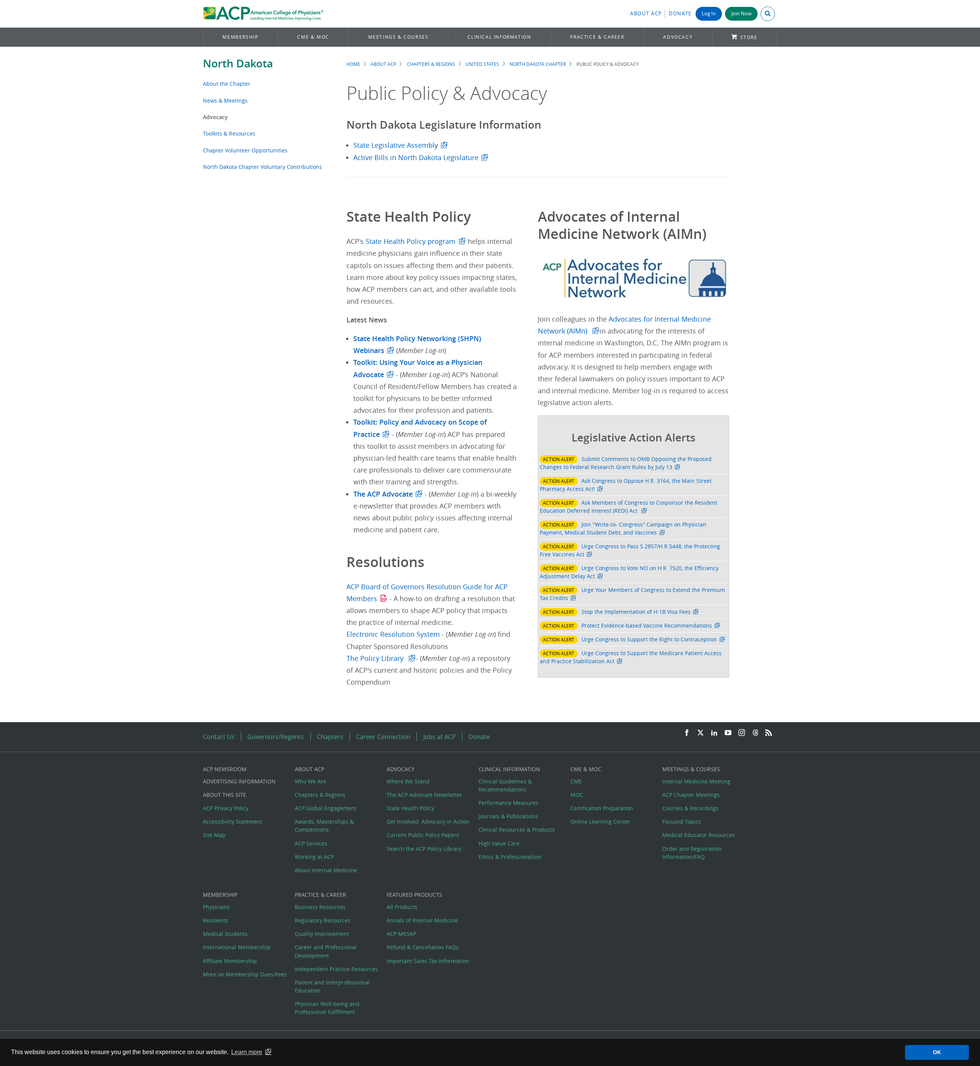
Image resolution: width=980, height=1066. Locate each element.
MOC (576, 794)
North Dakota (238, 63)
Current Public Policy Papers (423, 835)
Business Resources (320, 907)
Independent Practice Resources (336, 969)
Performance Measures (508, 802)
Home (353, 64)
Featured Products (414, 894)
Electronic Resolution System (394, 634)
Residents (215, 920)
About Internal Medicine (326, 870)
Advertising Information (239, 781)
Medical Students (225, 933)
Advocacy (678, 37)
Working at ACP (314, 856)
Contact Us (219, 736)
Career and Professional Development (325, 951)
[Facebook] (686, 733)
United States (482, 64)
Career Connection (383, 736)
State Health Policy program (411, 241)
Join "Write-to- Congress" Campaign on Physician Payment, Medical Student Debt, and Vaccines (623, 528)
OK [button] (937, 1052)
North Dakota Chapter (538, 64)
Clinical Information (499, 37)
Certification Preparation (601, 808)
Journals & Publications (508, 816)
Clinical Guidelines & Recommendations (505, 785)
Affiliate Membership (230, 961)
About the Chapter (226, 83)
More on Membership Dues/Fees (245, 974)
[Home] (263, 14)
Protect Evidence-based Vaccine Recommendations (646, 625)
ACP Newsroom (225, 769)
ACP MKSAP (401, 933)
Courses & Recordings (690, 808)
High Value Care (499, 843)
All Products (402, 907)
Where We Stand (408, 781)
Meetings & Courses (398, 37)
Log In (709, 13)
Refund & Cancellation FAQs (423, 947)
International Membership (237, 947)
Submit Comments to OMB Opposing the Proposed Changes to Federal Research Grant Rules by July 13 (626, 463)
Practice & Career (597, 37)
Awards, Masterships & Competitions (324, 825)
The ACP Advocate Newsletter (424, 794)
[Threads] (755, 733)
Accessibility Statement (232, 821)
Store (749, 37)
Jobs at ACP (439, 736)
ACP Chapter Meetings (691, 794)
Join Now (741, 13)
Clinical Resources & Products (517, 829)
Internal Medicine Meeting (696, 781)
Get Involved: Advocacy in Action (428, 821)
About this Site (224, 794)
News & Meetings (225, 100)
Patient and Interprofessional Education (332, 986)
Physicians (216, 907)
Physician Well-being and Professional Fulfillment (327, 1007)
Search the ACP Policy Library (424, 848)
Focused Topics (681, 821)
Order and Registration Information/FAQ (692, 852)
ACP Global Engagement (325, 808)
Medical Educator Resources (698, 835)
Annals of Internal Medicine (422, 920)
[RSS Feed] (768, 733)
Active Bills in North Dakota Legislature (416, 157)
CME (576, 781)
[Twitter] (700, 733)
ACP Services (311, 843)
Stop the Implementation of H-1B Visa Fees (636, 611)
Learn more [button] (246, 1052)
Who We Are (310, 781)
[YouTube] (728, 733)
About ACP (646, 13)
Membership (240, 37)
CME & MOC (313, 37)
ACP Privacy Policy (225, 808)
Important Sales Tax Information (428, 961)
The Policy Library (375, 658)
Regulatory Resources (322, 920)
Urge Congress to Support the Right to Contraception (649, 639)
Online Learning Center (600, 821)
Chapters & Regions (431, 64)
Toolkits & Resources (229, 133)
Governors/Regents (275, 736)
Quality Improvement (322, 933)
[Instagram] (741, 733)
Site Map (214, 835)
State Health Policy (410, 808)
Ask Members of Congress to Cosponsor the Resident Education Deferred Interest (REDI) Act (628, 506)
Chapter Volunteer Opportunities (245, 150)
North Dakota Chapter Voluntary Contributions (262, 166)
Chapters (330, 736)
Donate (680, 13)
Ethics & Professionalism (510, 856)
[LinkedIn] (714, 733)
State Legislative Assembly (395, 145)
